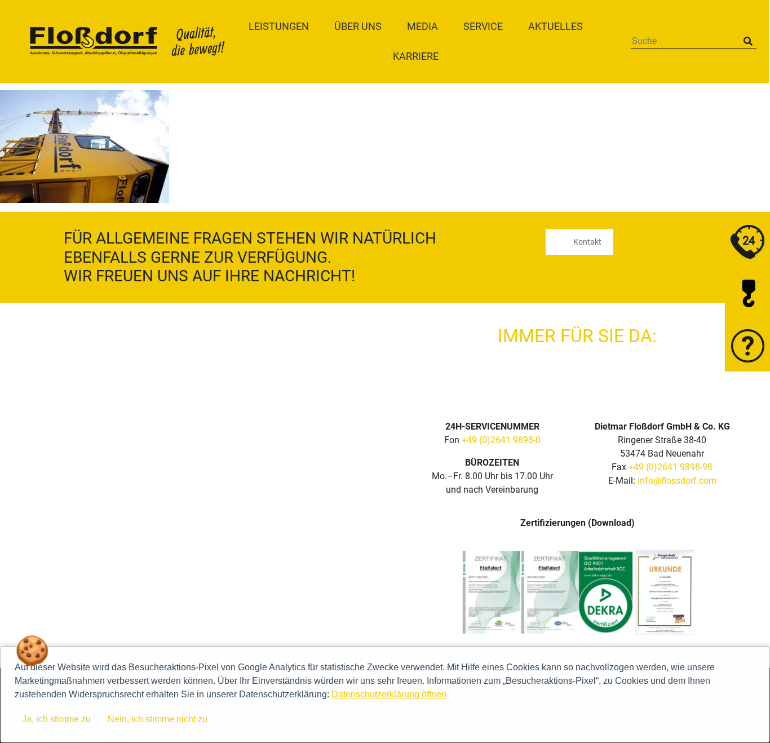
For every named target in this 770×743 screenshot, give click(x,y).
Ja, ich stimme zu (56, 719)
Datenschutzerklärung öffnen (388, 694)
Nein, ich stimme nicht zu (157, 719)
